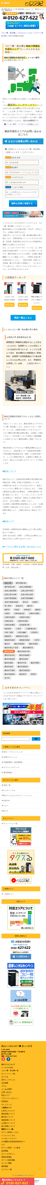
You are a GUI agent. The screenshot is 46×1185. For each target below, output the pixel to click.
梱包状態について (8, 1114)
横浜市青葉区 (19, 644)
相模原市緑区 (10, 640)
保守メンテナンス (8, 1080)
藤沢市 (30, 606)
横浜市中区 (22, 663)
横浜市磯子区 (28, 648)
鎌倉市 (37, 610)
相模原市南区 (24, 640)
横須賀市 (22, 674)
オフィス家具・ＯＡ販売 (10, 1148)
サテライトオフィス (11, 767)
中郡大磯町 (22, 632)
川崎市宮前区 (10, 617)
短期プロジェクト (10, 757)
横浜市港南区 (24, 655)
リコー (5, 806)
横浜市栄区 (9, 666)
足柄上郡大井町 (11, 594)
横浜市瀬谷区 (23, 666)
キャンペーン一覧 (10, 823)
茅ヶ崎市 (8, 606)
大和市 (36, 640)
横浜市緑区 (23, 659)
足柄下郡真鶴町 (27, 598)
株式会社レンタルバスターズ (26, 1175)
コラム (4, 1086)
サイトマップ (6, 1104)
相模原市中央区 (22, 636)
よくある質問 (6, 1089)
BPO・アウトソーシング (13, 752)
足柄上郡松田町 (11, 591)
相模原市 (8, 636)
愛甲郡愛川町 (21, 583)
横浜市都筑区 (10, 674)
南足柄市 (8, 629)
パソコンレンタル (8, 1135)
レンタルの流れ (7, 1067)
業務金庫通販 (6, 1157)
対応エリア (5, 1095)
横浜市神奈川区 (24, 651)
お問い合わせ (6, 1092)
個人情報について (8, 1126)
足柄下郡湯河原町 (11, 602)
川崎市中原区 (24, 617)
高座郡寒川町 (24, 625)
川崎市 (7, 613)
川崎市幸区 (9, 621)
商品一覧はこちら (23, 317)
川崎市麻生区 (19, 613)
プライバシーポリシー (10, 1098)
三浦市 (18, 629)
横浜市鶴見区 (24, 670)
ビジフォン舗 (6, 1169)
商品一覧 (7, 785)
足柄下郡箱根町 (11, 598)
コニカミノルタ (9, 790)
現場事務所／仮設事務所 (13, 762)
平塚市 (16, 610)
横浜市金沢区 (10, 655)
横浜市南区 (9, 663)
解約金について (7, 1117)
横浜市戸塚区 (10, 670)
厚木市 (25, 602)
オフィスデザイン (8, 1154)
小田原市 (34, 632)
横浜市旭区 (33, 644)
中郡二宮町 (9, 632)
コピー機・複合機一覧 (10, 1070)
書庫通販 (4, 1166)
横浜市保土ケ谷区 (11, 648)
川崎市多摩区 (10, 625)
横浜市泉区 (9, 651)
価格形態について (8, 1120)
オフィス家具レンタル (10, 1132)
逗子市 (7, 678)
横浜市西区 (35, 663)
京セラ (5, 811)
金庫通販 (4, 1151)
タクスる (4, 1077)
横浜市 (7, 644)
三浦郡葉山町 (31, 629)
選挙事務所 (7, 772)
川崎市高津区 (23, 621)
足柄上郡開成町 (25, 587)
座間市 (33, 674)
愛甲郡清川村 (10, 587)
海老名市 (19, 606)
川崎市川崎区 (34, 613)
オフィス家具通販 (8, 1160)
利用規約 (4, 1101)
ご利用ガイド (8, 894)
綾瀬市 (35, 602)
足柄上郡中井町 (27, 591)
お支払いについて (8, 1111)
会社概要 (4, 1083)
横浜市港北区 (10, 659)
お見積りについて (8, 1123)
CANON (6, 800)
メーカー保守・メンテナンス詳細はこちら (22, 124)
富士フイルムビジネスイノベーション (17, 795)
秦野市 (7, 610)
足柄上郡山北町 (27, 594)
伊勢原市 (27, 610)
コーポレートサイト (9, 1138)
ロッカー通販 (6, 1163)
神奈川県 (8, 583)
